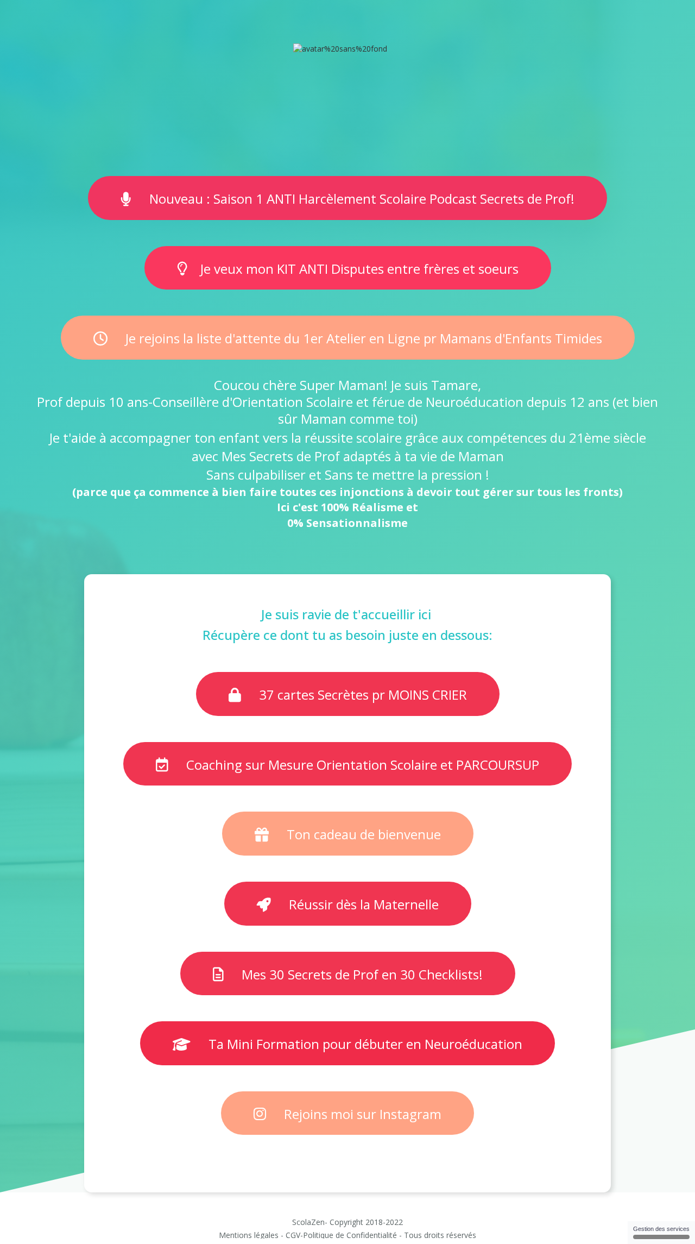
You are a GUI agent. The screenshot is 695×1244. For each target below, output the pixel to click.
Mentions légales (249, 1235)
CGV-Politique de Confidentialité (341, 1235)
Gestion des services (661, 1229)
